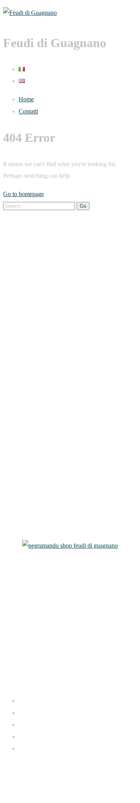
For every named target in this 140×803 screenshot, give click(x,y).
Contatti (28, 111)
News (10, 319)
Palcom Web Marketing (85, 766)
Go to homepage (23, 194)
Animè (11, 486)
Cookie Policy (99, 778)
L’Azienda (16, 264)
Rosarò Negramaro (26, 450)
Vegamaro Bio (20, 414)
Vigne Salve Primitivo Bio (35, 432)
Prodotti (13, 282)
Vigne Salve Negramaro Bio (38, 396)
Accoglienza (18, 300)
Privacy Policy (60, 778)
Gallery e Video (22, 337)
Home (26, 99)
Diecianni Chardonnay (31, 505)
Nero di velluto (21, 468)
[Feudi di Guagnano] (30, 12)
